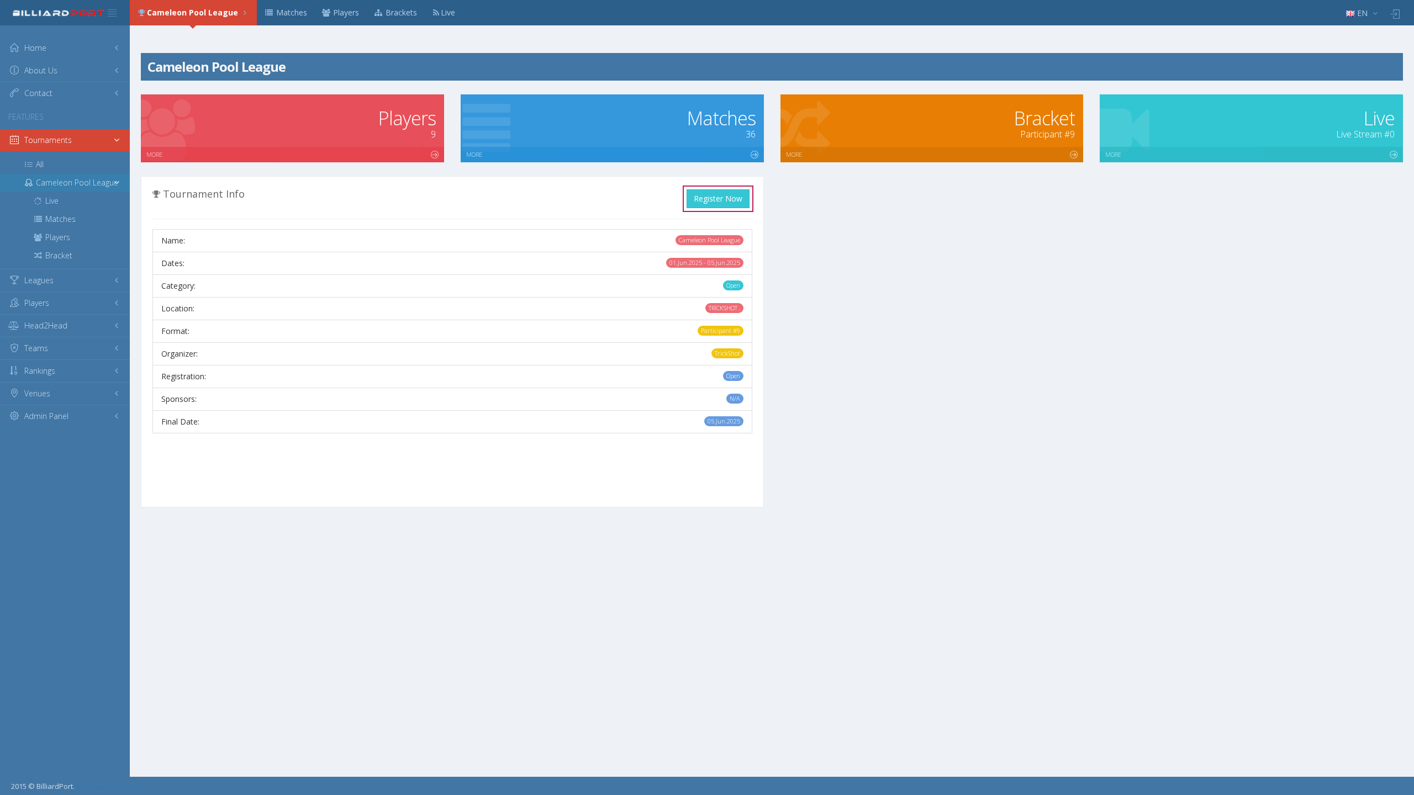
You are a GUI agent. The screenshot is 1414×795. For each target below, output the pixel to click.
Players (345, 12)
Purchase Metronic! (108, 786)
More (154, 154)
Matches (290, 12)
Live (448, 12)
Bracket (57, 255)
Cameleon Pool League (193, 12)
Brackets (400, 12)
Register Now (718, 198)
